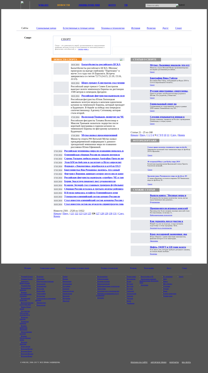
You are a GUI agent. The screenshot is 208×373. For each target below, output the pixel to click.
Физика (65, 279)
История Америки (23, 343)
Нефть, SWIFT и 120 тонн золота (168, 247)
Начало (57, 213)
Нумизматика (155, 202)
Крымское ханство (24, 318)
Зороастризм (131, 293)
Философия (41, 291)
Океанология (67, 293)
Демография (41, 293)
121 (72, 213)
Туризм (166, 289)
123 (81, 213)
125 (89, 213)
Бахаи (129, 301)
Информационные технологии (161, 215)
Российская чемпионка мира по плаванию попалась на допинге (94, 152)
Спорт (152, 72)
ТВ (126, 5)
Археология (41, 284)
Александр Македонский (25, 282)
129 (106, 213)
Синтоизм (130, 291)
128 (102, 213)
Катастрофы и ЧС (147, 276)
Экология (66, 301)
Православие (131, 276)
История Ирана (26, 356)
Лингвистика (41, 303)
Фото (112, 5)
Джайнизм (130, 303)
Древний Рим (26, 286)
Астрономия (67, 284)
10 (165, 135)
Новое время (25, 346)
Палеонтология (68, 291)
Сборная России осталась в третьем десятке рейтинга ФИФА (93, 190)
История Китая (26, 351)
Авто (165, 279)
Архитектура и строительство (161, 228)
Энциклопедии (89, 5)
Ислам (129, 281)
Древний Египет (27, 276)
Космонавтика (102, 276)
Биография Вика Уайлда (163, 78)
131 (115, 213)
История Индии (26, 349)
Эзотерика (144, 285)
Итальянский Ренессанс (25, 299)
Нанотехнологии (103, 284)
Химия (65, 276)
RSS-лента (186, 362)
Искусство (40, 289)
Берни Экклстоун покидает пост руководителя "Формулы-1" (90, 182)
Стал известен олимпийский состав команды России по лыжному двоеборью (94, 201)
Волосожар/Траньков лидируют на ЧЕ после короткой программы (102, 118)
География (66, 286)
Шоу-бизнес (167, 284)
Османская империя (24, 322)
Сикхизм (130, 296)
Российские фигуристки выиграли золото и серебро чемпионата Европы (105, 96)
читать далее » (83, 49)
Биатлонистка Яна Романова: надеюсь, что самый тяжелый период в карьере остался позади (92, 171)
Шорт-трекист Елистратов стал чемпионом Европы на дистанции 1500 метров (105, 83)
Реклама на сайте (139, 362)
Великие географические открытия (26, 294)
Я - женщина (168, 276)
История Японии (27, 354)
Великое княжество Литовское (23, 327)
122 (76, 213)
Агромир (100, 298)
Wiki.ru (43, 5)
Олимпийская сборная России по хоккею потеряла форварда (92, 155)
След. (121, 213)
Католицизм (131, 279)
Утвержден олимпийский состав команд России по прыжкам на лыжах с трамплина (92, 197)
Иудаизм (130, 284)
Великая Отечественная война (25, 338)
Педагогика (41, 296)
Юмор (165, 281)
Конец (57, 216)
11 (168, 135)
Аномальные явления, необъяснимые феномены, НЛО (149, 280)
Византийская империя (25, 289)
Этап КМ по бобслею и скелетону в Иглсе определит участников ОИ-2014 (93, 163)
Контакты (174, 362)
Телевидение (168, 296)
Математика (67, 281)
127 (98, 213)
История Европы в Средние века (26, 303)
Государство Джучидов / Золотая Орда (25, 313)
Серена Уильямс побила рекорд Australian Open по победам (97, 158)
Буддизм (130, 289)
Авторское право (158, 362)
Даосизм (130, 298)
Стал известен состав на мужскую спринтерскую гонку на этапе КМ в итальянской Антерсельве (96, 205)
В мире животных (169, 293)
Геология (66, 289)
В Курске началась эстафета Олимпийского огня (91, 192)
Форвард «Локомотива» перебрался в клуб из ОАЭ (92, 166)
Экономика (154, 241)
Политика (153, 254)
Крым (165, 291)
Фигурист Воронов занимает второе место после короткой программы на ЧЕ (96, 174)
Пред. (66, 213)
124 (85, 213)
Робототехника (102, 279)
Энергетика (101, 289)
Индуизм (130, 286)
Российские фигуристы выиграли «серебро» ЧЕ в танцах (95, 177)
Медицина (66, 298)
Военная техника (103, 281)
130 (110, 213)
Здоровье (166, 286)
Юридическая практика (45, 281)
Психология (41, 305)
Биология (66, 296)
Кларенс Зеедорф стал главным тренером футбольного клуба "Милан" (94, 186)
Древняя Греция (26, 279)
